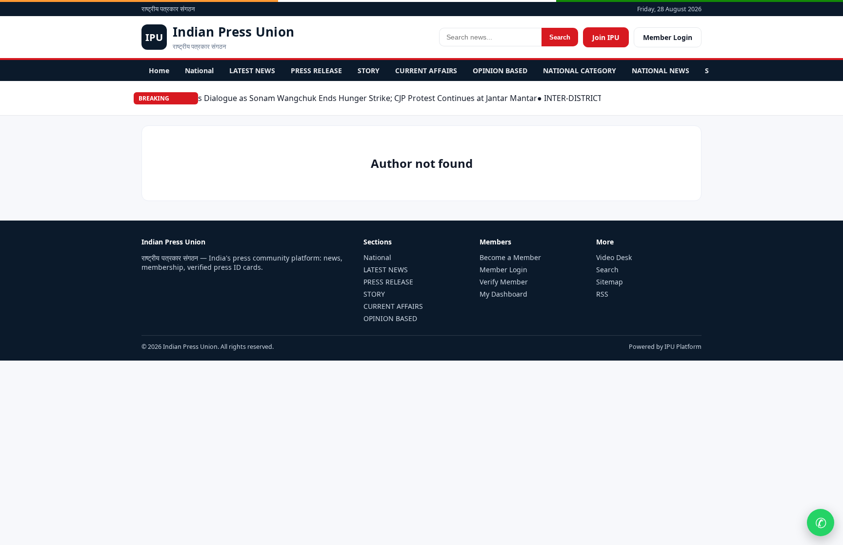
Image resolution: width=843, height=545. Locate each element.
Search (559, 37)
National (199, 70)
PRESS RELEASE (316, 70)
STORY (369, 70)
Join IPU (606, 37)
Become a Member (510, 257)
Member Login (667, 37)
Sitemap (609, 281)
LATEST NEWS (252, 70)
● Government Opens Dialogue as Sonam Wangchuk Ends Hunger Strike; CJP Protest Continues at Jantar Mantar (324, 98)
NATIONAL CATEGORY (579, 70)
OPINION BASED (500, 70)
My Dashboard (503, 294)
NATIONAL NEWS (660, 70)
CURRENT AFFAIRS (426, 70)
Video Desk (614, 257)
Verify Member (504, 281)
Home (159, 70)
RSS (602, 294)
